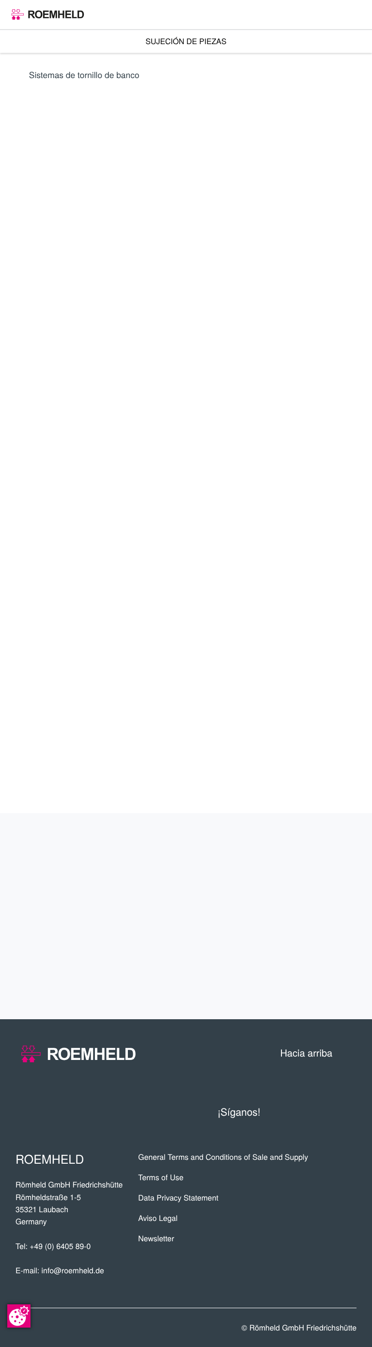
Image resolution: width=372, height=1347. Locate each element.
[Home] (48, 14)
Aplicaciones (308, 882)
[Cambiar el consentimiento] (19, 1316)
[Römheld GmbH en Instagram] (348, 1111)
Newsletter (156, 1238)
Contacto (320, 951)
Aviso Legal (157, 1218)
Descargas (315, 985)
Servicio (325, 916)
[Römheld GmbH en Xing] (329, 1111)
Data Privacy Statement (178, 1197)
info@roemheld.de (73, 1270)
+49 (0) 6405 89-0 (60, 1246)
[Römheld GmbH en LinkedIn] (309, 1111)
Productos (315, 848)
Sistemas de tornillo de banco (84, 74)
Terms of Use (160, 1177)
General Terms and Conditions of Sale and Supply (223, 1157)
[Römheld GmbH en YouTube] (285, 1111)
